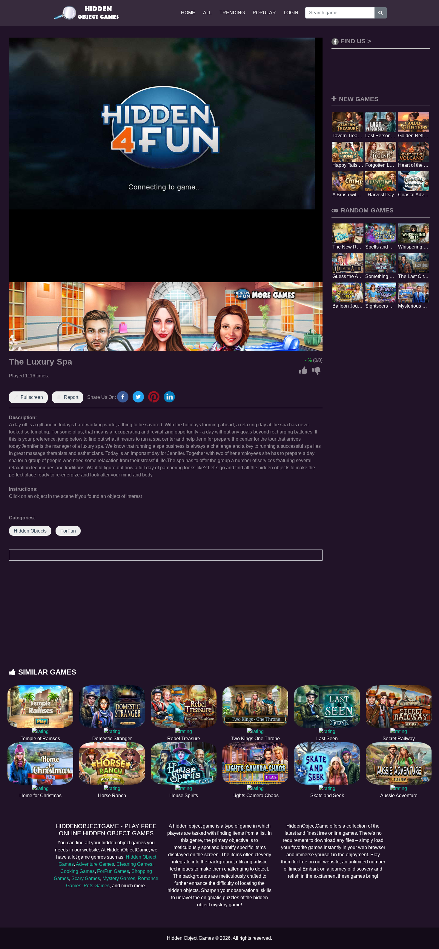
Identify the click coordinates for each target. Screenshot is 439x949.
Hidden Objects (30, 530)
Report (71, 397)
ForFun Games (113, 871)
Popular (264, 12)
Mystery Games (118, 878)
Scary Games (85, 878)
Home (188, 12)
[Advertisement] (219, 620)
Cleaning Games (134, 864)
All (207, 12)
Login (291, 12)
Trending (232, 12)
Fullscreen (32, 397)
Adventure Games (95, 864)
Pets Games (97, 885)
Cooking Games (77, 871)
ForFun (68, 530)
